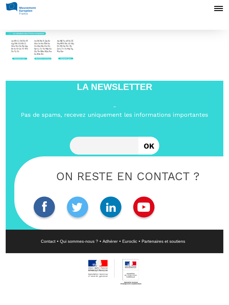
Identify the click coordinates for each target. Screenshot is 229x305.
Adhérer (110, 241)
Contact (48, 241)
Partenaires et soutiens (163, 241)
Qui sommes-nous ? (79, 241)
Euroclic (129, 241)
